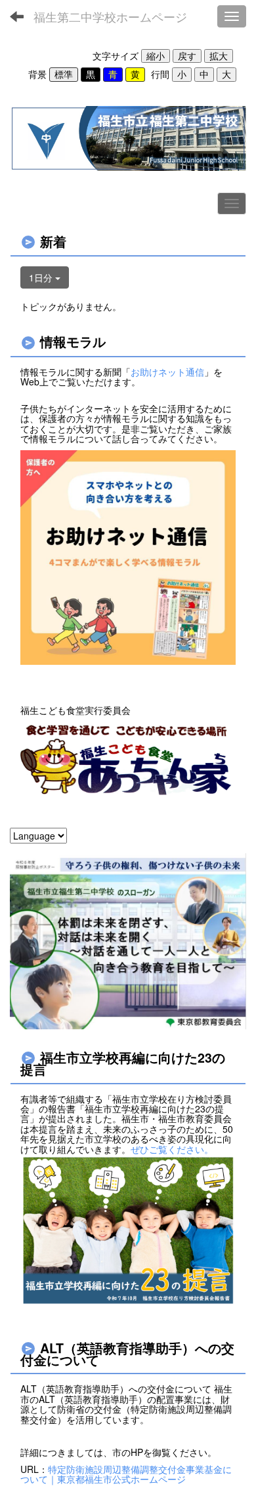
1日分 (42, 277)
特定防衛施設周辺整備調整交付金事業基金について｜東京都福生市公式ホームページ (126, 1474)
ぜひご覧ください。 (172, 1149)
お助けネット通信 (167, 371)
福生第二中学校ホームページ (110, 16)
